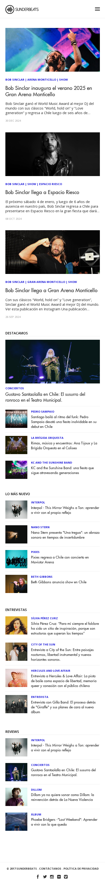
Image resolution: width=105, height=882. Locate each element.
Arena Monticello (41, 79)
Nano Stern (40, 527)
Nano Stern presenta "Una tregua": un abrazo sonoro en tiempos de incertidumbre (65, 535)
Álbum (36, 814)
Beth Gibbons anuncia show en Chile (58, 582)
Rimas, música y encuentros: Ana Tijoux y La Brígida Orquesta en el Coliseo (64, 445)
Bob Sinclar (14, 79)
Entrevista (39, 697)
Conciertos (14, 388)
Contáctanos (50, 868)
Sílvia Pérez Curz (44, 618)
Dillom (36, 789)
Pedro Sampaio (42, 411)
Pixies (35, 552)
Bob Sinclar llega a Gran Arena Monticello (51, 290)
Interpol (38, 502)
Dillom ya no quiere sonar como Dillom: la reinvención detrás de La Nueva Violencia (62, 797)
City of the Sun (43, 644)
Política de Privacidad (81, 868)
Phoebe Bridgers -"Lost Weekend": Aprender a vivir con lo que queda (64, 822)
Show (63, 79)
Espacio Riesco (50, 184)
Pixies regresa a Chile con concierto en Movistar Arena (60, 560)
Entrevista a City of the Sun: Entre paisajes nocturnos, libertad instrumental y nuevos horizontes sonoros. (62, 655)
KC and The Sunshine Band (51, 462)
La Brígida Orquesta (47, 438)
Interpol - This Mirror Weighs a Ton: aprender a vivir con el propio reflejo (65, 510)
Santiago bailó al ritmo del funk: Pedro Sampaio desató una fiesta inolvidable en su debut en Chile (63, 422)
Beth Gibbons (41, 576)
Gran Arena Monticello (46, 282)
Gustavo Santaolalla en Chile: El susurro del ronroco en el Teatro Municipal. (45, 397)
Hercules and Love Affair (50, 670)
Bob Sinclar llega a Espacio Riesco (42, 192)
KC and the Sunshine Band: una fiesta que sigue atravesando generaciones (62, 470)
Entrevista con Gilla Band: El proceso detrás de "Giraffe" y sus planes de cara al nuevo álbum (63, 707)
